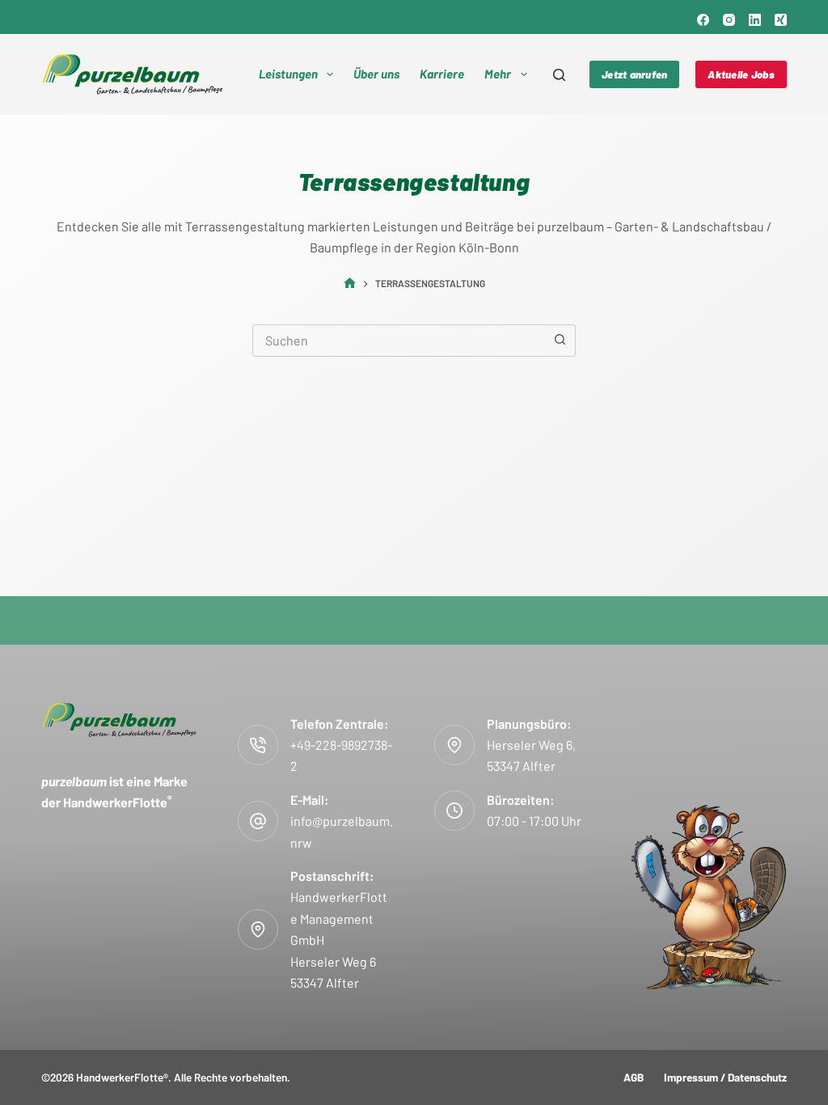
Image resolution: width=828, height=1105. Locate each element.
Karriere (442, 73)
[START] (350, 283)
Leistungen (288, 73)
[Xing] (781, 20)
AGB (633, 1077)
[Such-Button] (559, 340)
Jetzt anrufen (634, 74)
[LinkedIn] (755, 20)
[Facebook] (703, 20)
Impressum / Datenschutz (725, 1077)
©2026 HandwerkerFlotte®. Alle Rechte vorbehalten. (165, 1077)
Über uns (376, 73)
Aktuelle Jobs (741, 74)
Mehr (497, 73)
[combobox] (398, 340)
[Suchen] (559, 75)
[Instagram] (729, 20)
